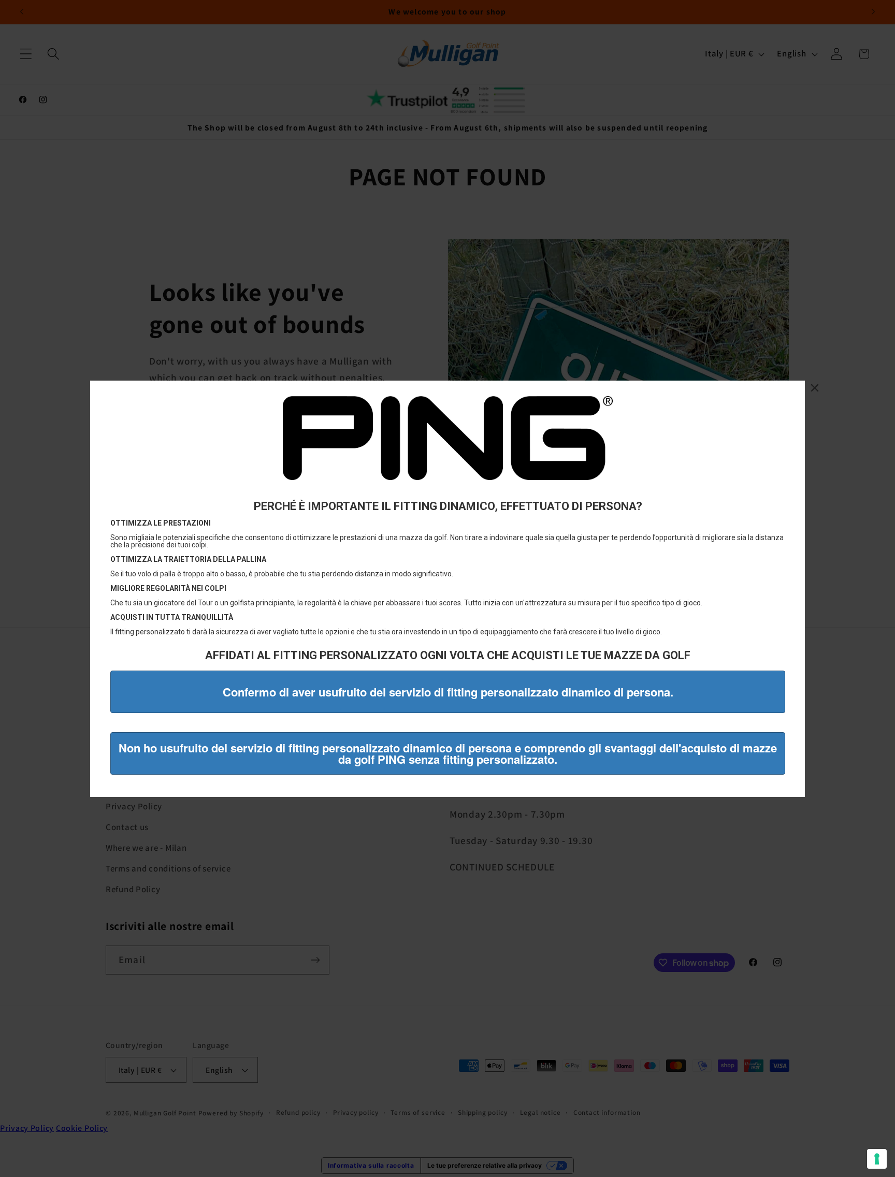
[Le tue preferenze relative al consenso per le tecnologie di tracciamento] (877, 1159)
